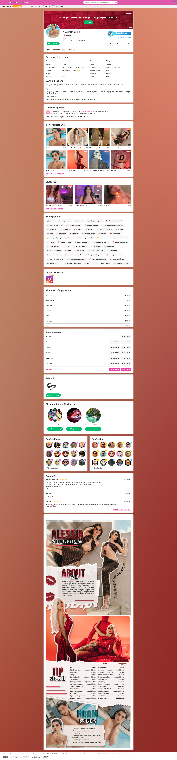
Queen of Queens (86, 111)
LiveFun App (60, 6)
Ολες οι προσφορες (37, 6)
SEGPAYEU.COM (56, 753)
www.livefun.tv (28, 753)
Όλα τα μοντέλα (6, 6)
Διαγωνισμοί (48, 6)
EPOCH (48, 753)
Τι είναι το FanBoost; (124, 37)
